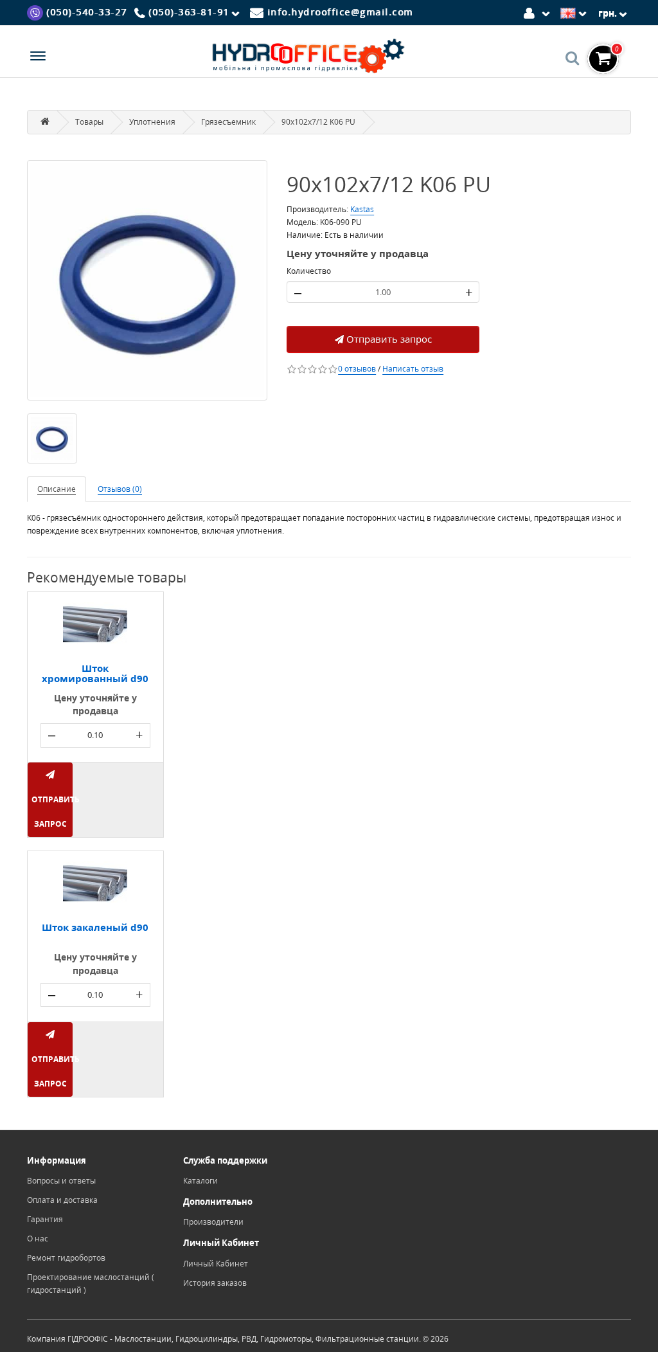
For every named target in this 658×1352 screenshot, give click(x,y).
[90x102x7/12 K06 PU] (147, 280)
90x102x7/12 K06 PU (318, 121)
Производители (213, 1221)
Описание (56, 488)
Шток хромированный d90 (95, 673)
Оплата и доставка (62, 1199)
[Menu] (38, 57)
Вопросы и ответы (61, 1180)
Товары (89, 121)
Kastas (362, 209)
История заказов (215, 1282)
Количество (309, 271)
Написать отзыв (412, 368)
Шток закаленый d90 (95, 927)
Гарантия (45, 1219)
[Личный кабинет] (539, 12)
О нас (37, 1238)
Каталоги (200, 1180)
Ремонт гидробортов (66, 1257)
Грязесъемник (228, 121)
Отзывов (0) (120, 488)
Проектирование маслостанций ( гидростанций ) (90, 1283)
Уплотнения (152, 121)
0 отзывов (357, 368)
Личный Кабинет (215, 1263)
